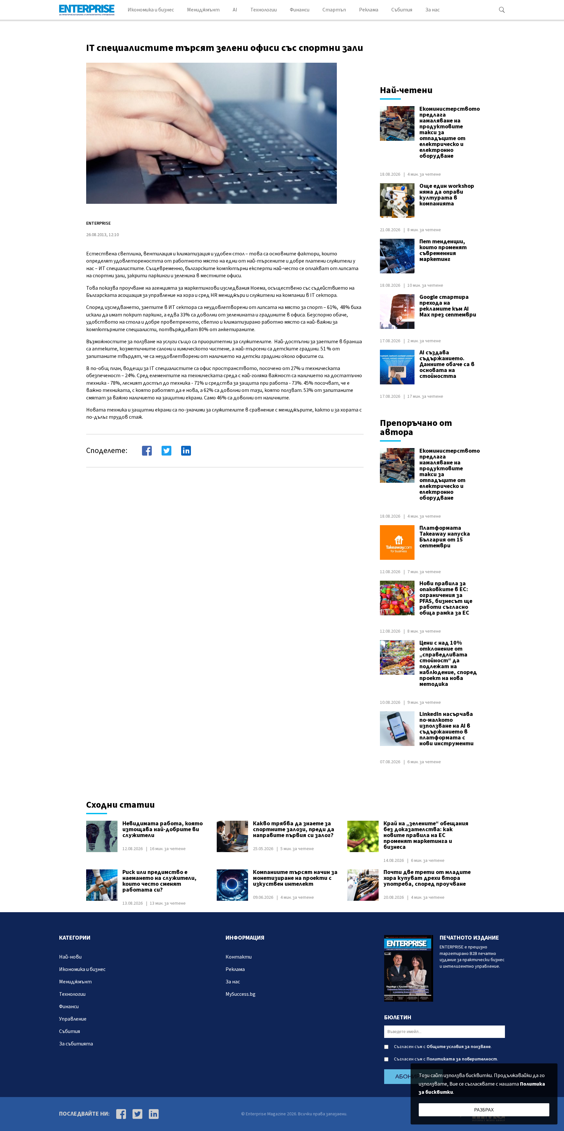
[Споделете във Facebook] (146, 450)
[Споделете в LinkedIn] (186, 450)
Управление (72, 1019)
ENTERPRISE (98, 223)
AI (235, 9)
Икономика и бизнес (151, 9)
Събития (401, 9)
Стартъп (334, 9)
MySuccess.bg (241, 994)
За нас (432, 9)
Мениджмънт (203, 9)
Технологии (263, 9)
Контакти (239, 957)
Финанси (299, 9)
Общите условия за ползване (459, 1046)
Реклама (368, 9)
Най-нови (70, 957)
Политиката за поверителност (462, 1059)
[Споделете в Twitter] (166, 450)
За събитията (76, 1043)
